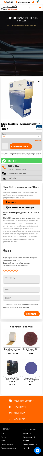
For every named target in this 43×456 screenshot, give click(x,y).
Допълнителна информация (20, 207)
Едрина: (4, 134)
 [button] (40, 7)
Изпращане (31, 313)
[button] (39, 81)
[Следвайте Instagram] (28, 448)
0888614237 (13, 165)
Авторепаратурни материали (18, 25)
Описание (11, 202)
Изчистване (38, 140)
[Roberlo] (39, 126)
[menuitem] (9, 2)
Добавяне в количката (21, 146)
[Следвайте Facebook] (24, 448)
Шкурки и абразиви (31, 25)
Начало (9, 25)
